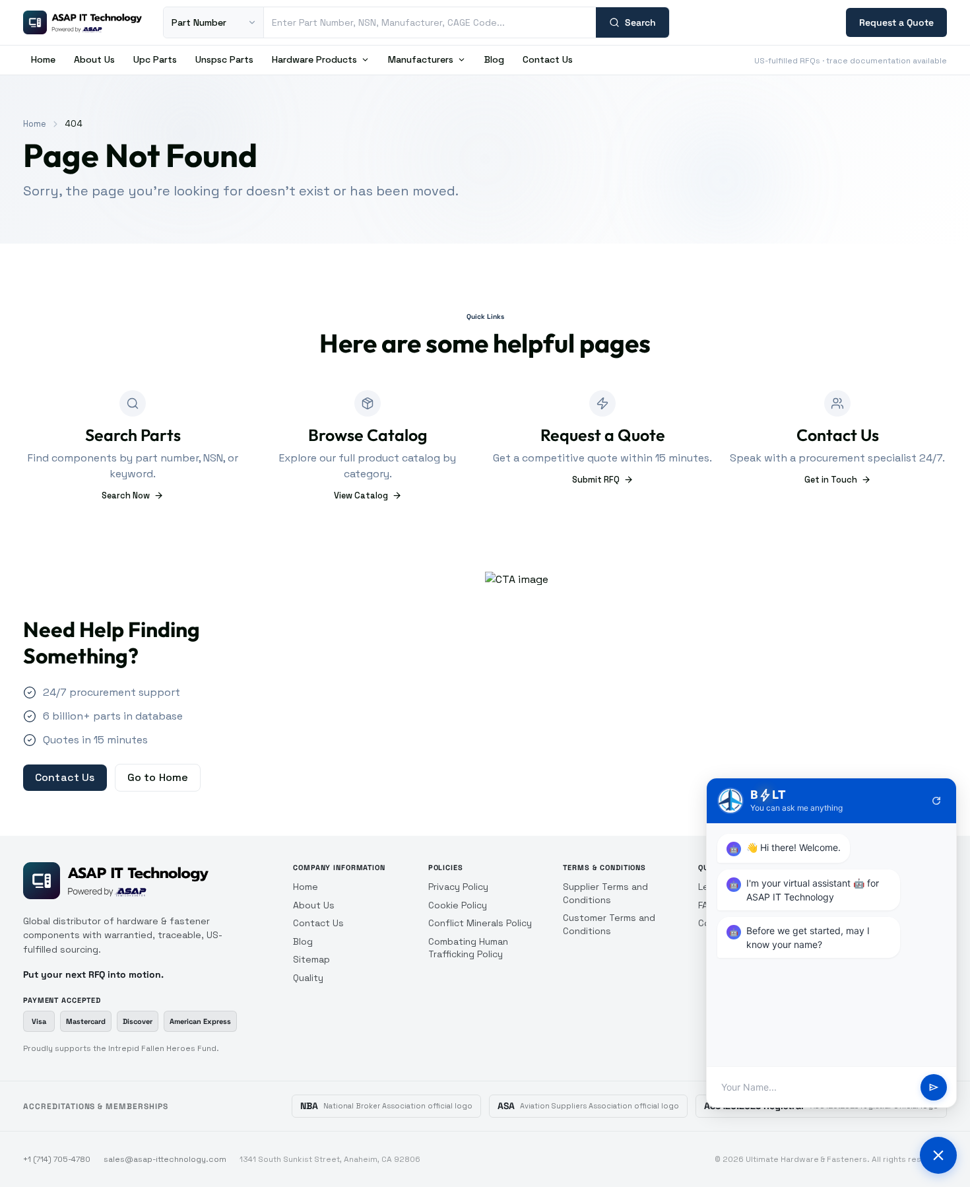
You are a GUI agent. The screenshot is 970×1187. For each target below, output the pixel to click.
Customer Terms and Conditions (609, 924)
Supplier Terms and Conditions (605, 893)
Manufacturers (420, 59)
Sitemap (311, 959)
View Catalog (361, 495)
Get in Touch (830, 479)
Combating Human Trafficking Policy (468, 948)
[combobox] (430, 22)
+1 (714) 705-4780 (56, 1159)
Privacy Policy (458, 887)
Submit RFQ (596, 479)
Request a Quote (896, 22)
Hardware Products (314, 59)
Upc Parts (155, 59)
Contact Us (548, 59)
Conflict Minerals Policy (480, 923)
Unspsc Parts (224, 59)
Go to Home (158, 777)
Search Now (126, 495)
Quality (308, 978)
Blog (494, 59)
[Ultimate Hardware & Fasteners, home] (82, 22)
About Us (94, 59)
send (934, 1087)
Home (43, 59)
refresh (936, 801)
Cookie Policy (457, 905)
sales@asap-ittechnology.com (165, 1159)
